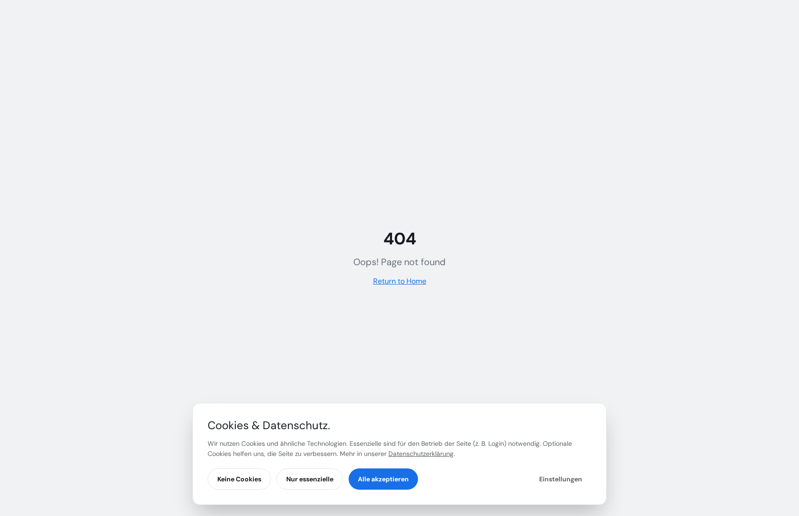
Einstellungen (560, 479)
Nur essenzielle (309, 479)
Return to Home (399, 281)
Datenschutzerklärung (421, 453)
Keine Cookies (239, 479)
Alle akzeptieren (383, 479)
